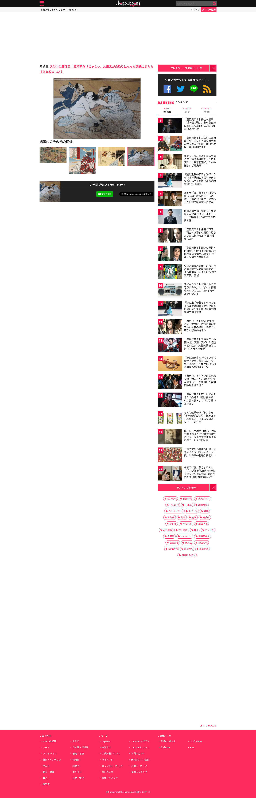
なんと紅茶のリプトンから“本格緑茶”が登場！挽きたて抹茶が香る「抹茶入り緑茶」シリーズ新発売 (200, 417)
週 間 (187, 110)
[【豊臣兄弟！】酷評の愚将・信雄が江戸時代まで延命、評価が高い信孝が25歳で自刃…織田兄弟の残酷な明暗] (170, 254)
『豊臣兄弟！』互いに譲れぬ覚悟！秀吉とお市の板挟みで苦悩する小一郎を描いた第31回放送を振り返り (200, 380)
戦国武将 (202, 504)
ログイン (195, 9)
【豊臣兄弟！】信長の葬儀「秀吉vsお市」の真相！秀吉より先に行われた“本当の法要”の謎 (200, 233)
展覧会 (188, 542)
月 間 (206, 110)
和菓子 (75, 765)
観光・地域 (48, 772)
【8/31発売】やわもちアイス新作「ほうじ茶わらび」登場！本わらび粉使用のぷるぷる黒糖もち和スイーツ (200, 362)
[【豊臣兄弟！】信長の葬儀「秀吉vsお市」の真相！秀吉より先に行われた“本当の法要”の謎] (170, 236)
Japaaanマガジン (140, 741)
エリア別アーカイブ (112, 765)
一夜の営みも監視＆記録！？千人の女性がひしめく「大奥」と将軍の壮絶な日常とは (200, 452)
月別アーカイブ (139, 765)
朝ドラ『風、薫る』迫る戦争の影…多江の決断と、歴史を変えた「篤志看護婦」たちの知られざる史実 (200, 160)
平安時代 (174, 504)
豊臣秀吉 (174, 542)
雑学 (206, 511)
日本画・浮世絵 (80, 747)
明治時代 (167, 530)
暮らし (46, 778)
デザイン (209, 530)
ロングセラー (175, 511)
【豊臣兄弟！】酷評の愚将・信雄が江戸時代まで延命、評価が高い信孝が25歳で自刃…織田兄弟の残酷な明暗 (200, 252)
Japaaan (128, 4)
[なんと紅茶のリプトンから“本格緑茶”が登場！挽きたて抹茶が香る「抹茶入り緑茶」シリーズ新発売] (170, 419)
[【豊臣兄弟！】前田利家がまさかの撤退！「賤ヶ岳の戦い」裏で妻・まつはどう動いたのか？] (170, 400)
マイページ (107, 759)
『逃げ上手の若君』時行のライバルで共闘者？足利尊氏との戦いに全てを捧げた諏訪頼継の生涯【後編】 (200, 307)
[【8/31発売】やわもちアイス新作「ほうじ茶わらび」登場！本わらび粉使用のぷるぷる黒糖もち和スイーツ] (170, 364)
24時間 (167, 110)
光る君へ (188, 548)
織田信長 (202, 523)
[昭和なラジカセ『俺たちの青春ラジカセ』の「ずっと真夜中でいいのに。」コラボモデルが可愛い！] (170, 291)
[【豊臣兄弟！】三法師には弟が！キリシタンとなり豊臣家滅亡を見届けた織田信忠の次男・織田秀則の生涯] (170, 144)
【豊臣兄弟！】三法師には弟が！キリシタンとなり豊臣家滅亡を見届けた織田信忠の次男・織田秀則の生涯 (200, 142)
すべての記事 (49, 741)
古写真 (46, 784)
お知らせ (106, 747)
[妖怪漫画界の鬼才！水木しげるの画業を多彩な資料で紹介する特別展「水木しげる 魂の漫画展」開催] (170, 272)
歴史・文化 (78, 778)
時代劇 (206, 517)
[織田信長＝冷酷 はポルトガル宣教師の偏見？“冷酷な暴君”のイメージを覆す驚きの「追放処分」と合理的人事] (170, 437)
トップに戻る (209, 726)
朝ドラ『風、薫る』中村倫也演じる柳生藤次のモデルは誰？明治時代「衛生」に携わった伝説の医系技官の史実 (200, 197)
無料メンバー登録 (140, 759)
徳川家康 (183, 530)
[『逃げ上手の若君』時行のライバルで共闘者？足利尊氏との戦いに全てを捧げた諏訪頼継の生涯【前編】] (170, 181)
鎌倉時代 (202, 542)
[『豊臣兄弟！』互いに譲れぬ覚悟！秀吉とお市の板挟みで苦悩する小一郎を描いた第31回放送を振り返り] (170, 382)
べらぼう (187, 523)
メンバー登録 (209, 9)
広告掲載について (111, 753)
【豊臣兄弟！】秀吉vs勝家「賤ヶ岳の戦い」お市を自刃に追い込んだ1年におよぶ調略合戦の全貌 (200, 123)
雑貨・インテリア (52, 759)
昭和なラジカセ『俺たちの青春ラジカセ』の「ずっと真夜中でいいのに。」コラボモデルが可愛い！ (200, 288)
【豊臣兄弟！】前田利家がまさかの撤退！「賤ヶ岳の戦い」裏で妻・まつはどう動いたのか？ (200, 398)
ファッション (49, 753)
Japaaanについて (140, 747)
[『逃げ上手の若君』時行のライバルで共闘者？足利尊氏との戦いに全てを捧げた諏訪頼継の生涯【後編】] (170, 309)
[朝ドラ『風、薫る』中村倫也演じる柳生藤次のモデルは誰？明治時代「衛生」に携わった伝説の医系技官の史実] (170, 199)
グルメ (46, 765)
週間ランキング (139, 772)
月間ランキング (110, 778)
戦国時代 (187, 498)
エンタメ (77, 772)
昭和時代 (172, 548)
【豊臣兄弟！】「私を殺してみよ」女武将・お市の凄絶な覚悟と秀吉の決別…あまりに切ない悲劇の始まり (200, 325)
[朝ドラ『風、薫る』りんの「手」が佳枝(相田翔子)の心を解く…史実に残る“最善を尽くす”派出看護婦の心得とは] (170, 474)
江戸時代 (171, 498)
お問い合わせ (138, 753)
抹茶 (196, 530)
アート (46, 747)
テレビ (173, 523)
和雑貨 (75, 759)
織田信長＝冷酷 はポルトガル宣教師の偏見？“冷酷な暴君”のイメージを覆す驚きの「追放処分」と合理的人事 (200, 435)
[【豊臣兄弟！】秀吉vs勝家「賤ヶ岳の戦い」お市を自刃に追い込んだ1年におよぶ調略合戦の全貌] (170, 126)
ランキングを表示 (186, 487)
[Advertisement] (68, 37)
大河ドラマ (204, 498)
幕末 (183, 517)
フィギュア (186, 536)
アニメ (188, 504)
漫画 (194, 517)
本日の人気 (107, 772)
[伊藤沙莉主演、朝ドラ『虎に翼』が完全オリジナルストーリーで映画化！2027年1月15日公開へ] (170, 217)
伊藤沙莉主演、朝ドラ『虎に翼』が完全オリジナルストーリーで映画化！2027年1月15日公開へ (200, 215)
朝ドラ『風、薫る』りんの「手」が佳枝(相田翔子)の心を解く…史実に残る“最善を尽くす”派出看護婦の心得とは (199, 473)
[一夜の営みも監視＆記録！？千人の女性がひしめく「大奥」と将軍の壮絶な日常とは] (170, 455)
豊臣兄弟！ (204, 536)
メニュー (42, 3)
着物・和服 (78, 753)
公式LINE (194, 89)
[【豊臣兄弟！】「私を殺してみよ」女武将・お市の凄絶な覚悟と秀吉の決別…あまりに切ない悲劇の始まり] (170, 327)
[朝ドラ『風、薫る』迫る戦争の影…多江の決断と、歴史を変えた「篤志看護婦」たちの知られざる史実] (170, 162)
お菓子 (171, 517)
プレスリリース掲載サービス (186, 68)
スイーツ (192, 511)
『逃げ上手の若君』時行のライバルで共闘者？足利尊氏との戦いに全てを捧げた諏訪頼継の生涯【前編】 (200, 178)
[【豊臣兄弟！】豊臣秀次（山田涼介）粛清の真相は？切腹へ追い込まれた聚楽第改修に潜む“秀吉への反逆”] (170, 345)
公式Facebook (167, 89)
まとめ (75, 741)
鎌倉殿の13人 (188, 555)
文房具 (170, 536)
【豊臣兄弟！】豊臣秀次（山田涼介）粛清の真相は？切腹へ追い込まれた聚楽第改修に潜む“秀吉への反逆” (200, 343)
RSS (207, 89)
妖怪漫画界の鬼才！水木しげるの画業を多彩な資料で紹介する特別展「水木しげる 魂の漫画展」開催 (200, 270)
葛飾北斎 (203, 548)
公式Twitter (180, 89)
